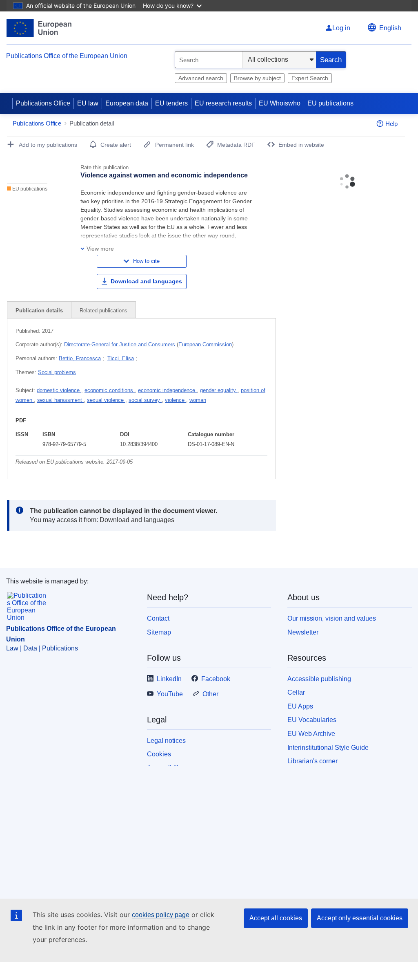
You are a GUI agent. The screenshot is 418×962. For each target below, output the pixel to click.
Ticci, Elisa (120, 358)
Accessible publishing (319, 678)
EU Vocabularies (311, 719)
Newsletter (302, 632)
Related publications (103, 310)
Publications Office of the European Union (66, 55)
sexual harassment (60, 400)
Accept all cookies (275, 918)
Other (210, 694)
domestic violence (59, 390)
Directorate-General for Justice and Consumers (119, 344)
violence (175, 400)
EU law (87, 103)
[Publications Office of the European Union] (39, 28)
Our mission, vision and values (331, 618)
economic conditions (109, 390)
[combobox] (208, 60)
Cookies (159, 754)
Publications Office (43, 103)
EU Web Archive (311, 733)
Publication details (39, 310)
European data (126, 103)
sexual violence (106, 400)
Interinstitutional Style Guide (328, 747)
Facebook (215, 678)
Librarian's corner (312, 761)
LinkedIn (169, 678)
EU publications (330, 103)
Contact (158, 618)
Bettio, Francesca (80, 358)
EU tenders (171, 103)
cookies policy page (160, 914)
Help (391, 123)
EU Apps (300, 706)
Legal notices (166, 740)
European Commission (205, 344)
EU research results (223, 103)
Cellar (296, 692)
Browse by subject (257, 78)
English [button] (390, 28)
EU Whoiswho (279, 103)
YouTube (170, 694)
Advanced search (200, 78)
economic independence (167, 390)
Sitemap (159, 632)
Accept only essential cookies (359, 918)
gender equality (219, 390)
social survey (145, 400)
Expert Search (309, 78)
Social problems (57, 372)
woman (197, 400)
